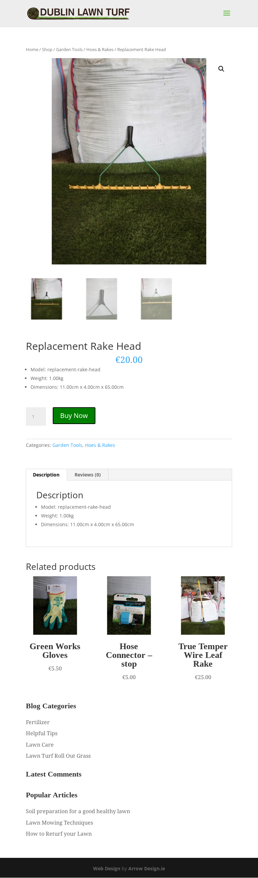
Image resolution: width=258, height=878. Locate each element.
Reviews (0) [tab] (88, 474)
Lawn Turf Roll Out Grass (58, 755)
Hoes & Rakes (100, 49)
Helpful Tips (41, 733)
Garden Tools (69, 49)
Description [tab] (46, 474)
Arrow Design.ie (146, 868)
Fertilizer (38, 722)
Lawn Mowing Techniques (59, 822)
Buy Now (74, 415)
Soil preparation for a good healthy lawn (78, 811)
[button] (221, 69)
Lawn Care (40, 744)
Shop (47, 49)
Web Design (106, 868)
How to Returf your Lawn (59, 833)
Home (32, 49)
